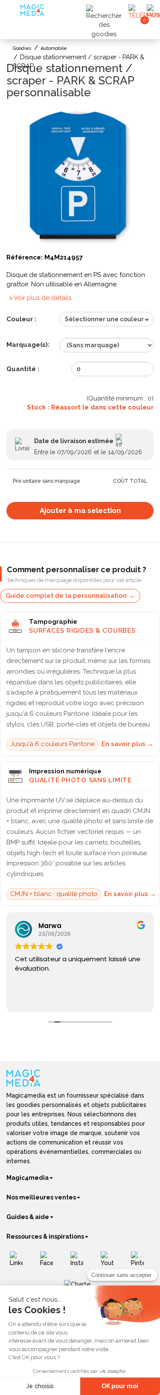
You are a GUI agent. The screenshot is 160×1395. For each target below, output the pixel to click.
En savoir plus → (128, 744)
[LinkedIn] (19, 1262)
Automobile (54, 48)
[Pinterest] (140, 1262)
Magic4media (27, 1177)
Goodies (22, 48)
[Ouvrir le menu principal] (14, 12)
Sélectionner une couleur (104, 319)
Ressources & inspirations (45, 1236)
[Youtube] (110, 1262)
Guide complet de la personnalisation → (70, 596)
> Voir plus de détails (40, 298)
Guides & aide (27, 1216)
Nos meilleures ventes (41, 1197)
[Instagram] (80, 1262)
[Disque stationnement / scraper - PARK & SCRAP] (80, 178)
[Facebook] (49, 1262)
